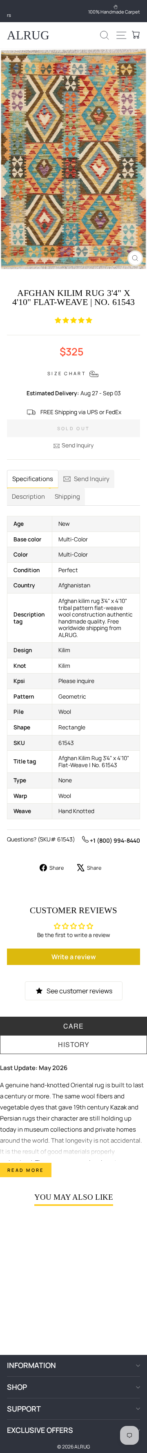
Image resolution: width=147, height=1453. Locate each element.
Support (24, 1409)
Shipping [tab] (67, 496)
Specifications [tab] (32, 478)
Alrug (28, 35)
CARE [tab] (73, 1026)
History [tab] (73, 1044)
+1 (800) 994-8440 (114, 840)
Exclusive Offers (40, 1430)
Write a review (73, 956)
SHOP (17, 1387)
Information (31, 1365)
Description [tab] (28, 496)
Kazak (118, 1107)
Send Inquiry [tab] (91, 478)
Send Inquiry (78, 445)
